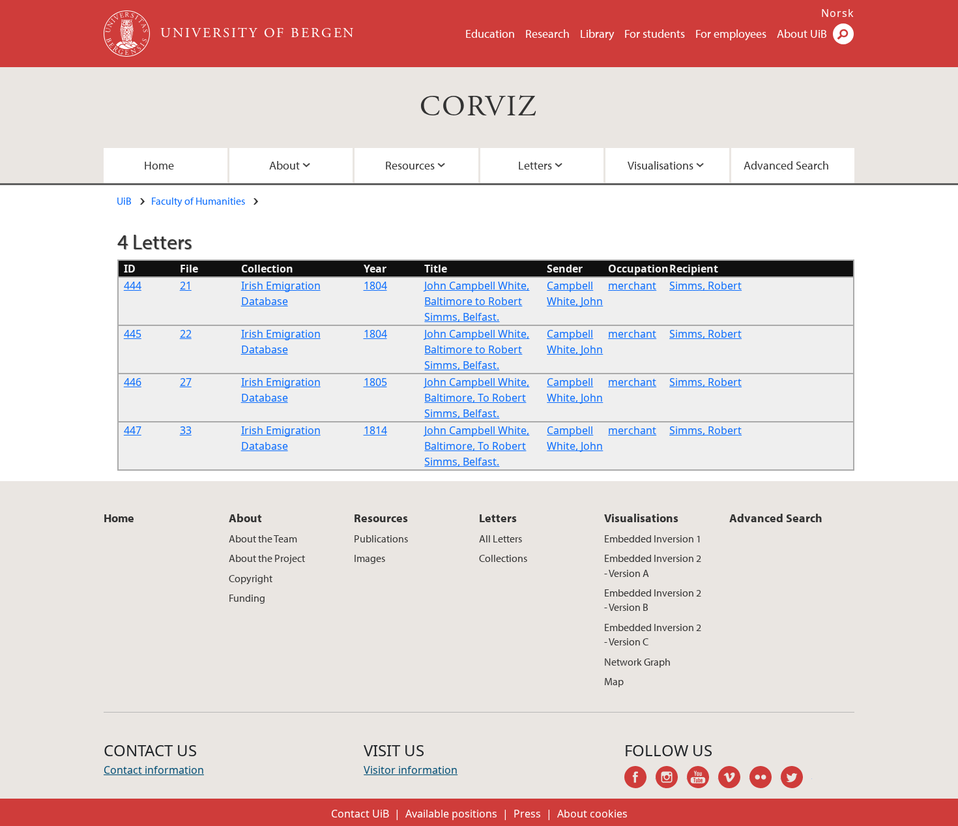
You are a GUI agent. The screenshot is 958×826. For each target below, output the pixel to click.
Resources (410, 165)
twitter (796, 779)
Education (490, 33)
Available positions (451, 813)
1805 (375, 382)
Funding (247, 597)
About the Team (263, 538)
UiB (124, 200)
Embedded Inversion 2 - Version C (652, 634)
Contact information (154, 770)
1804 (375, 285)
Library (597, 33)
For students (654, 33)
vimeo (733, 779)
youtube (702, 779)
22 (186, 334)
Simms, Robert (705, 285)
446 (132, 382)
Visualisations (660, 165)
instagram (671, 779)
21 (186, 285)
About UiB (802, 33)
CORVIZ (479, 107)
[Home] (128, 33)
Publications (381, 538)
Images (369, 558)
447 (132, 430)
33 (186, 430)
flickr (765, 779)
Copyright (250, 578)
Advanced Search (786, 165)
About (284, 165)
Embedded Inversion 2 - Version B (652, 599)
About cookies (592, 813)
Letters (535, 165)
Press (527, 813)
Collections (503, 558)
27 (186, 382)
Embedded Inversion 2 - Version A (652, 565)
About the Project (267, 558)
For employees (730, 33)
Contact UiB (360, 813)
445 (132, 334)
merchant (632, 285)
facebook (640, 779)
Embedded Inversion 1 (652, 538)
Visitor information (410, 770)
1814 (375, 430)
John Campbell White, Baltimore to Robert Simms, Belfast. (476, 301)
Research (547, 33)
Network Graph (637, 661)
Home (159, 165)
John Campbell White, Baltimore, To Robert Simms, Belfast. (476, 397)
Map (614, 681)
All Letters (500, 538)
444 (132, 285)
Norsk (837, 13)
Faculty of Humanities (198, 200)
